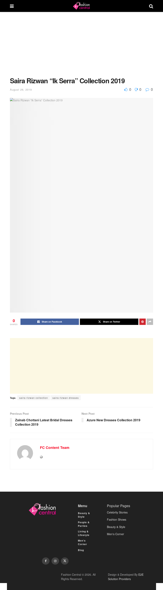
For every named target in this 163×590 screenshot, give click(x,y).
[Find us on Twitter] (65, 561)
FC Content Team (54, 447)
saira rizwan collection (33, 397)
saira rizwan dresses (65, 397)
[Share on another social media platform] (150, 322)
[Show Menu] (12, 6)
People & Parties (84, 524)
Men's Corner (115, 534)
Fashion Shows (116, 519)
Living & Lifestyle (83, 533)
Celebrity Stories (117, 512)
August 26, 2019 (21, 89)
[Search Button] (151, 6)
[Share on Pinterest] (142, 322)
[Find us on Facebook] (45, 561)
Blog (81, 550)
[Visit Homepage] (81, 6)
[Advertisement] (81, 47)
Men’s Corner (82, 542)
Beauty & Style (84, 514)
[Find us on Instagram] (55, 561)
